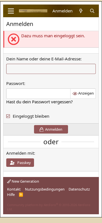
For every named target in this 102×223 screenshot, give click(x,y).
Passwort (15, 83)
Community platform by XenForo (48, 207)
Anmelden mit (20, 153)
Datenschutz (79, 189)
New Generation (25, 181)
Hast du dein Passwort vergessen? (39, 101)
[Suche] (92, 10)
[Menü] (11, 11)
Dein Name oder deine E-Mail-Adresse (43, 59)
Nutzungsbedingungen (45, 189)
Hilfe (11, 194)
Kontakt (14, 189)
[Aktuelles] (80, 10)
